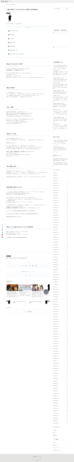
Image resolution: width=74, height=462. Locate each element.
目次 (26, 27)
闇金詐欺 (13, 138)
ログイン (55, 442)
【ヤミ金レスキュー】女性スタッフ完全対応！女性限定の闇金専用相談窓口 (22, 213)
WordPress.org (56, 450)
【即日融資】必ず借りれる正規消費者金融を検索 (16, 237)
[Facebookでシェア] (2, 227)
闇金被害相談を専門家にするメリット (14, 216)
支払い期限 (11, 38)
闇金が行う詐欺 (12, 42)
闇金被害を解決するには (14, 50)
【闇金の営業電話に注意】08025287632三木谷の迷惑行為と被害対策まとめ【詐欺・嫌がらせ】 (60, 119)
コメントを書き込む (28, 311)
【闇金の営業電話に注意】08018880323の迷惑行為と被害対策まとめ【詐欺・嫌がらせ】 (60, 92)
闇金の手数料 (12, 34)
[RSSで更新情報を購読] (30, 275)
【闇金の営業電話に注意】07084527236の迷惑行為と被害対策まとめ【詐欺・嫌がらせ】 (60, 79)
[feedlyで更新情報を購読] (26, 275)
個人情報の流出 (12, 46)
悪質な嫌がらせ (23, 113)
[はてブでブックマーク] (2, 230)
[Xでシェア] (2, 225)
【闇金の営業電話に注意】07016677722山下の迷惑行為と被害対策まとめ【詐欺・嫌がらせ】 (60, 105)
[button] (2, 237)
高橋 (63, 160)
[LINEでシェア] (2, 232)
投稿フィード (56, 445)
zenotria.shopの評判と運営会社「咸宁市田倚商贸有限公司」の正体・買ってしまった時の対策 (60, 67)
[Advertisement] (13, 246)
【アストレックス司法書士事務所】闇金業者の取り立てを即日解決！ (20, 210)
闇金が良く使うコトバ (11, 142)
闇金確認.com (58, 62)
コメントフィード (57, 447)
